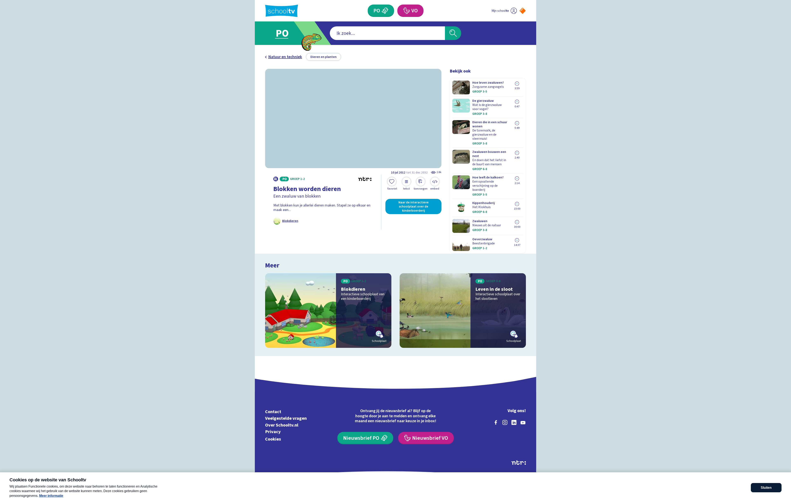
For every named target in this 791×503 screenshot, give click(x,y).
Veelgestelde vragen (286, 418)
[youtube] (523, 422)
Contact (273, 411)
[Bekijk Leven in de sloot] (463, 310)
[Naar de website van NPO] (522, 10)
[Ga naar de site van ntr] (518, 462)
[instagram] (504, 422)
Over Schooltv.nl (281, 425)
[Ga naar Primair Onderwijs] (286, 33)
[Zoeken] (453, 33)
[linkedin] (513, 422)
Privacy (273, 432)
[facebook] (495, 422)
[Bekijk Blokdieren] (328, 310)
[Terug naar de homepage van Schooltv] (281, 11)
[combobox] (387, 33)
